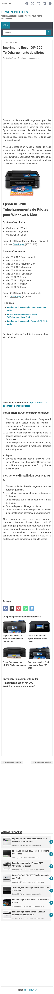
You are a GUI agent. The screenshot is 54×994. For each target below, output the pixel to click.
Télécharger (19, 244)
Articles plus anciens (42, 762)
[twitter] (12, 608)
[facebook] (5, 608)
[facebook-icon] (27, 4)
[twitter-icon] (32, 4)
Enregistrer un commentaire (28, 58)
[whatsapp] (25, 608)
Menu (5, 25)
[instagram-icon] (38, 4)
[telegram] (31, 608)
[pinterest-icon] (50, 4)
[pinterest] (18, 608)
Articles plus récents (12, 762)
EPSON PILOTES (14, 12)
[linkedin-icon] (44, 4)
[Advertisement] (27, 90)
